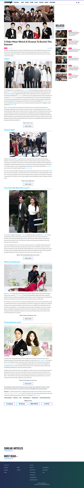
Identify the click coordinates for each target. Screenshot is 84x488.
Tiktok (47, 403)
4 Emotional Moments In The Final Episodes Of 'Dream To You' (74, 34)
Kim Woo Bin (12, 97)
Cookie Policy (32, 474)
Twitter (22, 403)
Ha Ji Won (22, 235)
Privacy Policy (32, 472)
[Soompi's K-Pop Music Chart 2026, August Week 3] (61, 77)
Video (27, 2)
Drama (6, 48)
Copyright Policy (33, 477)
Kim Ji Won (19, 95)
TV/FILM (41, 2)
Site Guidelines (46, 467)
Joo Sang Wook (19, 295)
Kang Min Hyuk (46, 101)
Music (46, 2)
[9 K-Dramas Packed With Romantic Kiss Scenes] (61, 51)
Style (36, 2)
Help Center (45, 469)
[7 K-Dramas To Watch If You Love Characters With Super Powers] (61, 42)
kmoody (50, 48)
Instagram (35, 403)
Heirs (7, 59)
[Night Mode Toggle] (79, 3)
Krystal (14, 104)
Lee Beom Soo (42, 360)
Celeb (31, 2)
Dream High (9, 130)
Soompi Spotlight (35, 397)
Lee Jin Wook (44, 235)
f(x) (10, 104)
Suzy (18, 159)
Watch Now (28, 126)
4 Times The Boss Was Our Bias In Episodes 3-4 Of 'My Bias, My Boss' (74, 68)
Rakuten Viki (44, 484)
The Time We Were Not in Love (17, 188)
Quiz (22, 2)
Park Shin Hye (10, 92)
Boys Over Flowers (9, 393)
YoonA (15, 364)
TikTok (18, 467)
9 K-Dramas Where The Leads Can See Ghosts (74, 59)
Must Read (10, 456)
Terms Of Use (32, 469)
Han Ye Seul (10, 293)
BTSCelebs (37, 395)
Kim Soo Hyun (28, 168)
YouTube (18, 469)
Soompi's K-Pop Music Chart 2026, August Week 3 (73, 77)
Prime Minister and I (13, 322)
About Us (32, 467)
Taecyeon (48, 166)
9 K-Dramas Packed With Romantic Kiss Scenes (74, 50)
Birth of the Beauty (12, 262)
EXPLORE (16, 2)
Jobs (44, 472)
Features (52, 2)
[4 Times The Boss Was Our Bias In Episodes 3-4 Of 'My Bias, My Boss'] (61, 68)
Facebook (10, 403)
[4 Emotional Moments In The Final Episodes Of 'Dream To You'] (61, 34)
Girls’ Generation (8, 364)
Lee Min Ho (26, 90)
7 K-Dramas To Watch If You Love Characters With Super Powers (74, 42)
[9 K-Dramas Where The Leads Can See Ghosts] (61, 60)
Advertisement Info (33, 479)
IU (5, 166)
